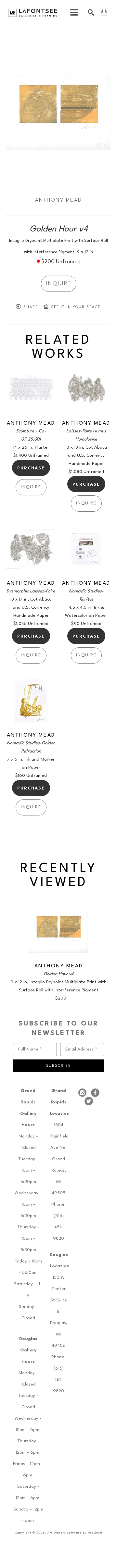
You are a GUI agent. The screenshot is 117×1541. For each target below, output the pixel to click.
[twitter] (88, 1101)
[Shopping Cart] (104, 12)
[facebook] (95, 1092)
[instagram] (82, 1092)
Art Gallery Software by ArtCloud (74, 1532)
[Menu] (74, 12)
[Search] (91, 12)
